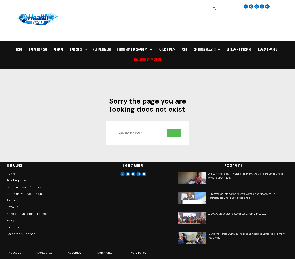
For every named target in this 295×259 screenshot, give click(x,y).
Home (19, 50)
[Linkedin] (256, 6)
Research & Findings (238, 50)
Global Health (102, 50)
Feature (59, 50)
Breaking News (38, 50)
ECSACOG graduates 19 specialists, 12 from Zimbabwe (237, 213)
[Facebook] (128, 174)
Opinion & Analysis (205, 50)
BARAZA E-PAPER (267, 50)
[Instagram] (262, 6)
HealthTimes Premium (147, 60)
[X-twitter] (122, 174)
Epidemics (76, 50)
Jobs (184, 50)
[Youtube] (144, 174)
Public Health (166, 50)
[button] (78, 50)
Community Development (132, 50)
